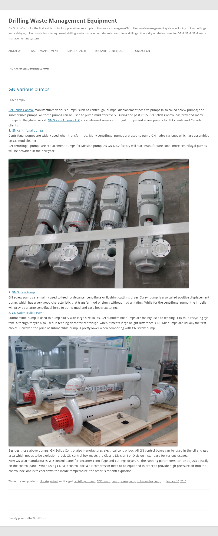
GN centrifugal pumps (28, 130)
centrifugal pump (84, 481)
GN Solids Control (21, 110)
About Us (15, 51)
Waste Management (44, 51)
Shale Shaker (76, 51)
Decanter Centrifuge (109, 51)
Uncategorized (49, 481)
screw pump (128, 481)
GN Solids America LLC (64, 120)
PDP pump (103, 481)
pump (115, 481)
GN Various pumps (29, 89)
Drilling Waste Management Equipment (63, 20)
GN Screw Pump (23, 292)
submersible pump (149, 481)
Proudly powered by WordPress (27, 518)
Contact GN (141, 51)
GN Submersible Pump (28, 313)
